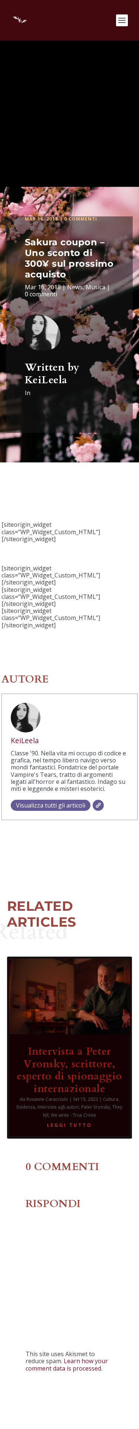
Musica (95, 287)
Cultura (110, 1099)
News (75, 287)
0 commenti (80, 219)
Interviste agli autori (58, 1107)
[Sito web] (98, 805)
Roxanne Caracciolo (47, 1099)
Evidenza (26, 1107)
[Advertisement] (69, 113)
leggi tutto (69, 1125)
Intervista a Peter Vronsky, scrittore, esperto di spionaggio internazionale (69, 1070)
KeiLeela (46, 380)
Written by (52, 367)
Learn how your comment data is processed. (67, 1364)
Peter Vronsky (95, 1107)
